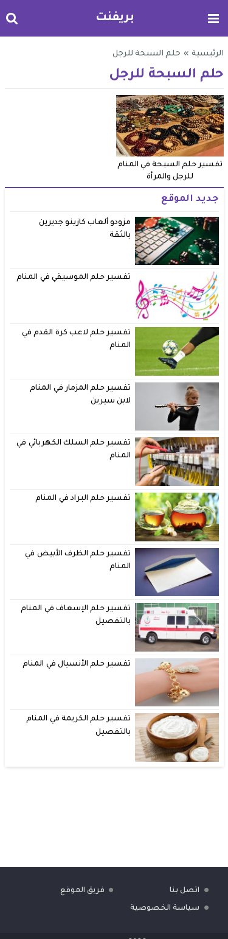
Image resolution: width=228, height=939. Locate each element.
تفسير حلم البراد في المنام (83, 498)
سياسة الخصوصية (164, 908)
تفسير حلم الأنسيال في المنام (76, 664)
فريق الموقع (82, 891)
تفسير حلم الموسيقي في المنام (73, 277)
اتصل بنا (184, 891)
